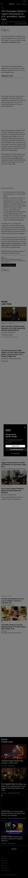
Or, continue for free (15, 453)
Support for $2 (15, 446)
